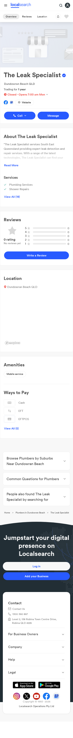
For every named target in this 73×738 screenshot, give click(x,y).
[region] (36, 319)
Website (26, 102)
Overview (11, 16)
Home (7, 512)
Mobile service (15, 374)
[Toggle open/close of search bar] (61, 6)
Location (42, 16)
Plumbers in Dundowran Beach (30, 512)
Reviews (27, 16)
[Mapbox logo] (12, 343)
